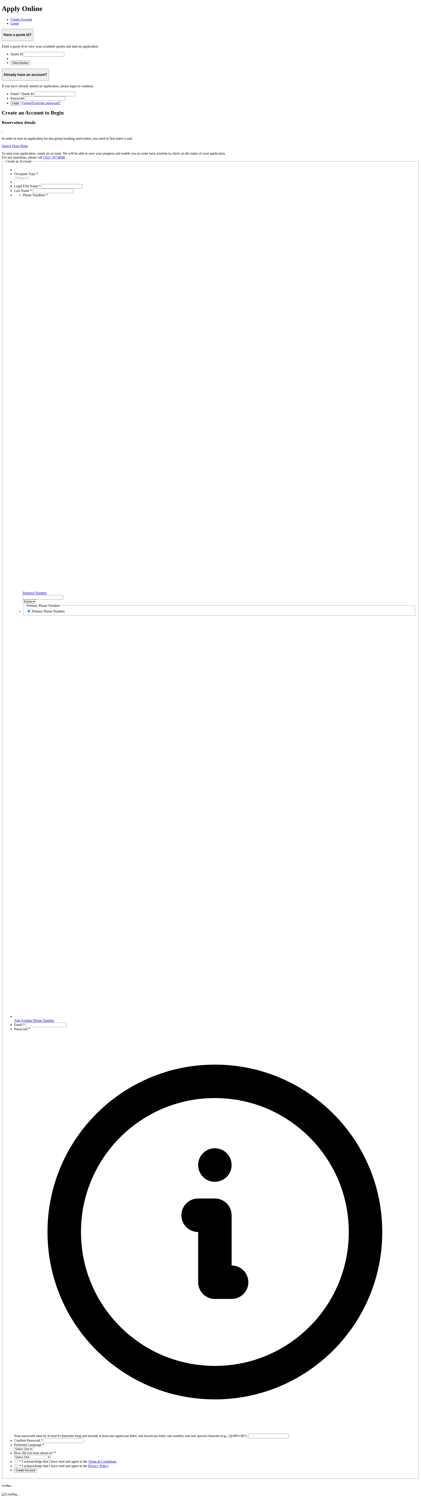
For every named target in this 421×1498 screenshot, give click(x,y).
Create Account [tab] (21, 19)
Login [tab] (15, 23)
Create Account (25, 1470)
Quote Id (17, 54)
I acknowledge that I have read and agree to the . (68, 1461)
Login (15, 103)
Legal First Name (27, 186)
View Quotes (20, 62)
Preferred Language (29, 1445)
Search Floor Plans (15, 146)
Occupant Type (26, 174)
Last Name (23, 191)
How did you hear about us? (35, 1453)
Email (19, 1025)
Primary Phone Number (48, 611)
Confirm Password (28, 1440)
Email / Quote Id (22, 94)
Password (17, 98)
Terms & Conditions (102, 1461)
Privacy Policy (98, 1466)
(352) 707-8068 (54, 157)
